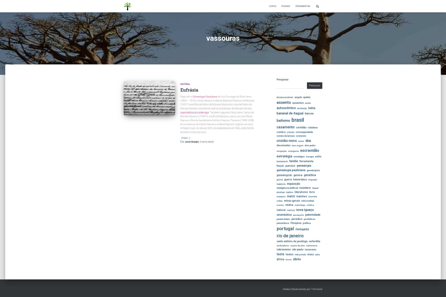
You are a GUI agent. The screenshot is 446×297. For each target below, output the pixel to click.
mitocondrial (307, 201)
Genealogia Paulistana (205, 96)
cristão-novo (287, 141)
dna (308, 141)
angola (298, 97)
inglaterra (281, 184)
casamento (286, 127)
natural (281, 210)
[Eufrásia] (149, 98)
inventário (305, 187)
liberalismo (301, 192)
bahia (311, 108)
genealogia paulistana (291, 170)
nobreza (291, 210)
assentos (298, 102)
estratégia (284, 156)
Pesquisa (296, 223)
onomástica (284, 214)
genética (310, 175)
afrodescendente (285, 97)
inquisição (293, 183)
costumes (301, 136)
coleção (290, 132)
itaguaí (315, 188)
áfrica (280, 259)
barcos (309, 113)
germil (280, 179)
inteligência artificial (287, 188)
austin (308, 103)
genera (298, 175)
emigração (282, 151)
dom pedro (310, 145)
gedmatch (290, 166)
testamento (310, 249)
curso (301, 141)
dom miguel (297, 145)
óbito (297, 259)
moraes (280, 205)
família (293, 161)
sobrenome (311, 245)
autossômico (286, 108)
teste (280, 254)
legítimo (289, 192)
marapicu (281, 196)
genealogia (304, 165)
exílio (318, 156)
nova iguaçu (305, 210)
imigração (312, 180)
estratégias (299, 156)
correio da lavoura (286, 136)
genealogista (313, 170)
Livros (272, 6)
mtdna (289, 204)
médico (310, 205)
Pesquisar (283, 79)
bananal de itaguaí (290, 113)
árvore (289, 259)
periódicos (309, 219)
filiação (280, 166)
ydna (317, 254)
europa (310, 156)
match (291, 196)
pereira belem (283, 219)
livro (312, 192)
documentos (283, 145)
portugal (285, 228)
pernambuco (283, 223)
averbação (302, 108)
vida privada (300, 254)
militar (280, 201)
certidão (301, 127)
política (307, 223)
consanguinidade (304, 132)
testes (289, 254)
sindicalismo (283, 245)
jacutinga (281, 192)
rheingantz (302, 229)
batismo (283, 120)
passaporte (298, 215)
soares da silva (297, 245)
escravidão (309, 150)
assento (284, 102)
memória (312, 196)
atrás (207, 141)
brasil (297, 120)
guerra (288, 179)
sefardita (314, 241)
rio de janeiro (290, 235)
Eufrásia (189, 90)
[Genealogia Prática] (127, 6)
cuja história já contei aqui (194, 112)
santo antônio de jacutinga (292, 241)
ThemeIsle (316, 289)
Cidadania (313, 127)
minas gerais (292, 200)
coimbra (281, 132)
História (185, 84)
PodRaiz (285, 6)
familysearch (282, 161)
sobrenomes (284, 249)
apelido (306, 97)
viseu (310, 254)
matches (301, 196)
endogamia (293, 151)
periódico (296, 219)
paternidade (312, 214)
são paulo (297, 249)
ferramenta (306, 161)
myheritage (300, 205)
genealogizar (284, 175)
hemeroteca (300, 179)
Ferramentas (302, 6)
